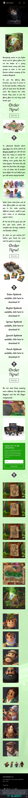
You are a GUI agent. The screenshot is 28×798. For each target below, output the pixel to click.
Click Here (14, 115)
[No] (26, 793)
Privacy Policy (5, 785)
